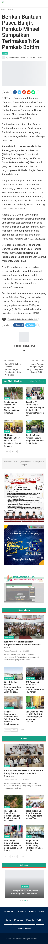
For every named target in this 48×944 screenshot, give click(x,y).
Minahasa (18, 920)
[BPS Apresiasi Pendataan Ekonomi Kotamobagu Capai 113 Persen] (35, 673)
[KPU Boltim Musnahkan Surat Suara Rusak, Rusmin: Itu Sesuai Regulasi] (13, 426)
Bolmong (22, 911)
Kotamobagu (9, 637)
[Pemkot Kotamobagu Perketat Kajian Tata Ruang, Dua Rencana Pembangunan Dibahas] (13, 702)
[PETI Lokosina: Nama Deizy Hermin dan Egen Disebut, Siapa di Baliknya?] (13, 801)
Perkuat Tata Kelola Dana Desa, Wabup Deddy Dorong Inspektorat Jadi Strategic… (23, 773)
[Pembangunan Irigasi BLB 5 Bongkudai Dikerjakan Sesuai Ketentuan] (13, 393)
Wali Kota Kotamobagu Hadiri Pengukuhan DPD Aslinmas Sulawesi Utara (22, 644)
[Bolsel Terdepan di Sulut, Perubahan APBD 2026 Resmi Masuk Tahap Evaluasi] (35, 801)
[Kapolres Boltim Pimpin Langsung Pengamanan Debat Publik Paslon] (35, 426)
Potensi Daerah (24, 928)
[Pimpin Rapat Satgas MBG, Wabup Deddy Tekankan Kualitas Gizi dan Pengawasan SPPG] (35, 831)
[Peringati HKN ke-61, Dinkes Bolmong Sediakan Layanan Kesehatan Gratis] (24, 884)
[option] (24, 885)
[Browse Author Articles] (24, 337)
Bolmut (32, 911)
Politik (39, 920)
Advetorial (24, 886)
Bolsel (7, 766)
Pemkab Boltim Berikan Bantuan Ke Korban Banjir (23, 319)
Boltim (5, 53)
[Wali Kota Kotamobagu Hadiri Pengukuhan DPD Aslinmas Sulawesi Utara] (24, 627)
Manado (30, 920)
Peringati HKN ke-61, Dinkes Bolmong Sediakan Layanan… (24, 892)
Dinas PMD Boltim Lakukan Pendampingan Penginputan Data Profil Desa (12, 369)
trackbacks (28, 462)
